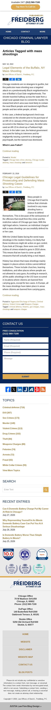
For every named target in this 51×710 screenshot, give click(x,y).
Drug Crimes (12, 434)
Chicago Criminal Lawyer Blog (25, 20)
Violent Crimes (15, 304)
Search (46, 489)
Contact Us (25, 665)
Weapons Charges (31, 304)
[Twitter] (13, 389)
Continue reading (11, 151)
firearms (26, 307)
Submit (25, 376)
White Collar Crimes (14, 465)
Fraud (8, 460)
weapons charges (20, 309)
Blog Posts (25, 672)
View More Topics (11, 470)
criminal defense (15, 307)
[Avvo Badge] (42, 554)
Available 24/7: (25, 4)
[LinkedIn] (19, 389)
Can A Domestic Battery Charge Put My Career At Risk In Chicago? (26, 510)
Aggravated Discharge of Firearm (23, 302)
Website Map (25, 657)
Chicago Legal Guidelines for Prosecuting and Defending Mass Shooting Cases (23, 180)
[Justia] (25, 389)
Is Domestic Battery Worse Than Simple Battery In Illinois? (22, 536)
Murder (13, 157)
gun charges (34, 307)
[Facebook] (8, 389)
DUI (7, 413)
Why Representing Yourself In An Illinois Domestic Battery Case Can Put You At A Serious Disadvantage (23, 523)
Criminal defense (14, 407)
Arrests (8, 455)
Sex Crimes (11, 418)
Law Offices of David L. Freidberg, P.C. (32, 699)
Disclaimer (25, 649)
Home (8, 32)
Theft (7, 439)
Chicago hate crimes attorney (20, 160)
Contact (25, 32)
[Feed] (43, 389)
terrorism (29, 163)
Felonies (9, 449)
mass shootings (16, 163)
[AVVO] (31, 389)
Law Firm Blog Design (25, 706)
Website (25, 642)
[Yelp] (37, 389)
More (42, 32)
